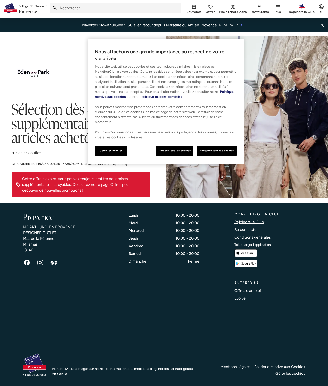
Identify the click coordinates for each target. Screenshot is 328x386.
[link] (33, 9)
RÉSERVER (228, 25)
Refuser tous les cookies (175, 150)
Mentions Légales (235, 366)
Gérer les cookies (290, 373)
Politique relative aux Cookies (279, 366)
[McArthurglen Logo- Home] (10, 9)
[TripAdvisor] (54, 262)
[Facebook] (27, 262)
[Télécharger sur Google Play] (245, 264)
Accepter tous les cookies (217, 150)
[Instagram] (40, 262)
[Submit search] (54, 8)
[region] (166, 101)
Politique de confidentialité (161, 97)
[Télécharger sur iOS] (245, 253)
